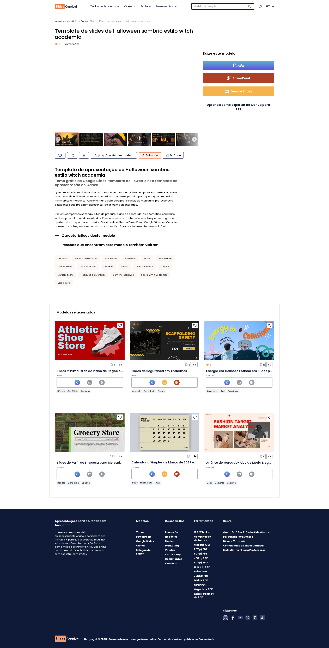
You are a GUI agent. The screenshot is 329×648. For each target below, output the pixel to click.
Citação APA (202, 544)
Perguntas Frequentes (238, 536)
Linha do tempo (144, 266)
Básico (61, 391)
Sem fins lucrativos (123, 274)
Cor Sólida (72, 391)
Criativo (86, 482)
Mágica (165, 266)
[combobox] (222, 6)
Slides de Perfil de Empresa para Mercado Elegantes (98, 462)
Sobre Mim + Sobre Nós (154, 274)
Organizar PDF (203, 589)
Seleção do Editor (143, 551)
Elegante (108, 266)
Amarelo (63, 258)
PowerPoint (143, 536)
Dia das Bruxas (88, 266)
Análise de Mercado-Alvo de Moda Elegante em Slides (249, 462)
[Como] (60, 155)
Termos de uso (118, 639)
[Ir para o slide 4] (139, 139)
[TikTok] (262, 617)
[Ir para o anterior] (58, 139)
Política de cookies (170, 639)
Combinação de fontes (202, 538)
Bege (135, 482)
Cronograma (65, 266)
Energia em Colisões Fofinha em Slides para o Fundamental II (254, 371)
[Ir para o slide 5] (164, 139)
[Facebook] (232, 617)
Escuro (124, 266)
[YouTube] (240, 617)
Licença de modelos (143, 639)
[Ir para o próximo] (194, 139)
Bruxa (147, 258)
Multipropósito (66, 274)
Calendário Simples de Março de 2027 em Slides (169, 462)
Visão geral (64, 283)
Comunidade (164, 258)
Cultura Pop (173, 554)
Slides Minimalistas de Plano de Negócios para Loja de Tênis (104, 371)
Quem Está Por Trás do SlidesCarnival (247, 532)
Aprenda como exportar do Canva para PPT (238, 107)
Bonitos (61, 482)
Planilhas (171, 563)
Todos (140, 532)
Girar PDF (200, 585)
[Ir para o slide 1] (67, 139)
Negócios (171, 536)
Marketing (172, 545)
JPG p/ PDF (201, 558)
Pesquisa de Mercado (93, 274)
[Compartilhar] (72, 155)
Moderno (231, 482)
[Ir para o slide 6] (188, 139)
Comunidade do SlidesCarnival (243, 545)
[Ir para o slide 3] (115, 139)
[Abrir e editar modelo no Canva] (238, 65)
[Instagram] (225, 617)
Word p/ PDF (202, 567)
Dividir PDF (201, 580)
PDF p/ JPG (201, 562)
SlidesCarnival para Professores (244, 550)
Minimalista (146, 482)
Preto (157, 482)
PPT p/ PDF (200, 549)
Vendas (170, 550)
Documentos (173, 559)
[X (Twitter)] (247, 617)
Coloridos (233, 391)
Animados (212, 391)
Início (58, 21)
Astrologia (130, 258)
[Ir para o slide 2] (91, 139)
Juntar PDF (201, 576)
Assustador (111, 258)
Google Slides (145, 541)
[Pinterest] (255, 617)
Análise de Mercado (86, 258)
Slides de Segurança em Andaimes (159, 371)
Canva (84, 21)
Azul (223, 391)
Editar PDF (200, 571)
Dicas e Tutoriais (234, 541)
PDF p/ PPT (200, 553)
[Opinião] (84, 155)
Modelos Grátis (70, 21)
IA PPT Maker (202, 532)
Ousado (85, 391)
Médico (169, 541)
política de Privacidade (199, 639)
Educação (171, 532)
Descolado (149, 391)
